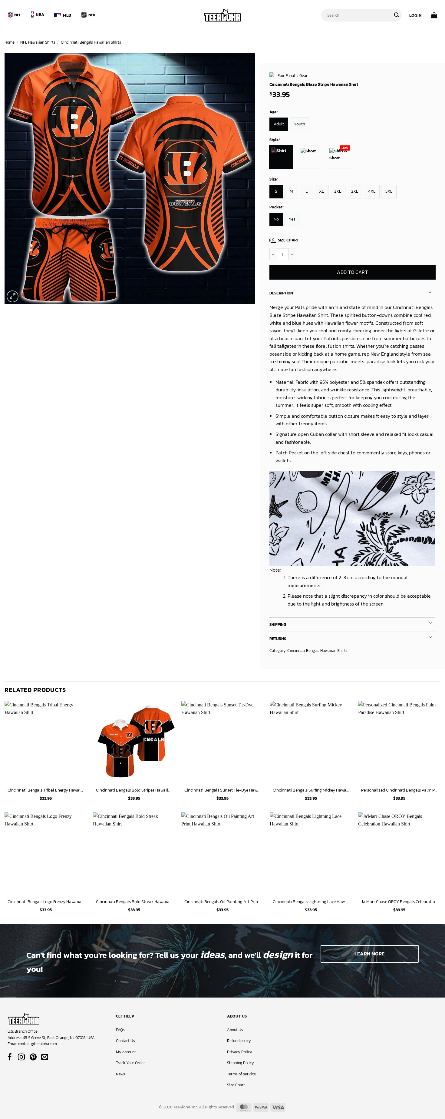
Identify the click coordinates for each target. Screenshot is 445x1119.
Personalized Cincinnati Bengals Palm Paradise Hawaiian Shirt (399, 790)
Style (274, 140)
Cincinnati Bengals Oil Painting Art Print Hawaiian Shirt (222, 902)
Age (273, 112)
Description (281, 293)
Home (10, 42)
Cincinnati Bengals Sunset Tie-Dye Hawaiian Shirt (222, 790)
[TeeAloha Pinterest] (33, 1057)
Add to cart (352, 272)
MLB (67, 15)
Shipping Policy (240, 1063)
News (120, 1074)
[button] (415, 15)
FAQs (120, 1030)
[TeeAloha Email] (44, 1057)
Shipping (277, 624)
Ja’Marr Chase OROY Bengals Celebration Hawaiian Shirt (399, 902)
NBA (40, 14)
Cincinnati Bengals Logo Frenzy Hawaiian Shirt (46, 902)
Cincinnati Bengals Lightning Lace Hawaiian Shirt (311, 902)
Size (274, 179)
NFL (17, 15)
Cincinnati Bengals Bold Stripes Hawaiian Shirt (134, 790)
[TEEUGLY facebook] (9, 1057)
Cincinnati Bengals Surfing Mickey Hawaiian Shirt (311, 790)
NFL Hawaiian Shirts (37, 42)
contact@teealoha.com (37, 1044)
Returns (277, 639)
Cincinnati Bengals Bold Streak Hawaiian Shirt (134, 902)
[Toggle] (430, 291)
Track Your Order (130, 1063)
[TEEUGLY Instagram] (21, 1057)
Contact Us (125, 1041)
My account (126, 1052)
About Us (235, 1030)
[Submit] (396, 15)
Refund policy (239, 1041)
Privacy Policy (239, 1052)
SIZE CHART (288, 240)
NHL (92, 15)
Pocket (276, 207)
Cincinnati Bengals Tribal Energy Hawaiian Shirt (46, 790)
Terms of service (241, 1074)
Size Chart (236, 1085)
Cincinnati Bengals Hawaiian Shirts (91, 42)
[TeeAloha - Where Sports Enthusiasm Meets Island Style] (222, 15)
